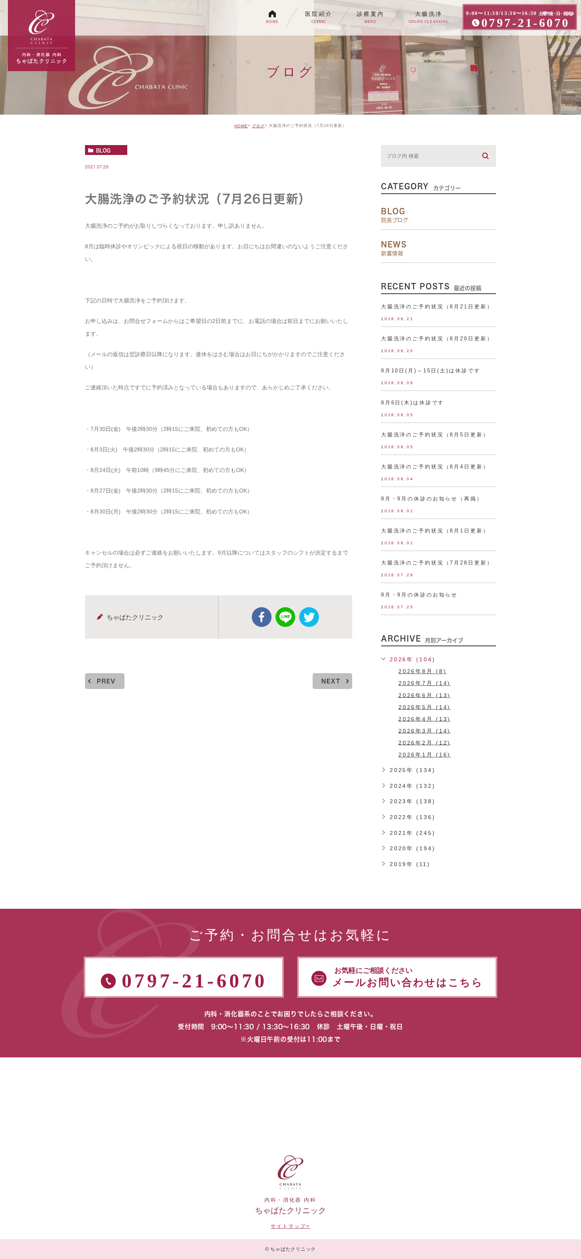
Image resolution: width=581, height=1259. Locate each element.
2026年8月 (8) (422, 671)
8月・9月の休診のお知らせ (419, 595)
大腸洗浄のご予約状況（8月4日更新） (435, 467)
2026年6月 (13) (424, 695)
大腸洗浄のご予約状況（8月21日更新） (437, 307)
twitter (309, 617)
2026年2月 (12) (424, 742)
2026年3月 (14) (424, 730)
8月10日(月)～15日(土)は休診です (431, 371)
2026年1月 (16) (424, 754)
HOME (241, 126)
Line (285, 617)
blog (103, 150)
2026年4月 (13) (424, 718)
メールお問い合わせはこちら (407, 977)
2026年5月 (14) (424, 707)
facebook (262, 617)
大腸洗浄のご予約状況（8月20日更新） (437, 339)
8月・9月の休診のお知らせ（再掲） (432, 499)
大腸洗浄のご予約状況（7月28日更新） (437, 563)
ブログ (258, 126)
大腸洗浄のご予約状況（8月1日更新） (435, 531)
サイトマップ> (290, 1226)
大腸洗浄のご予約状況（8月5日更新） (435, 435)
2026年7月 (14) (424, 683)
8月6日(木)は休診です (413, 403)
